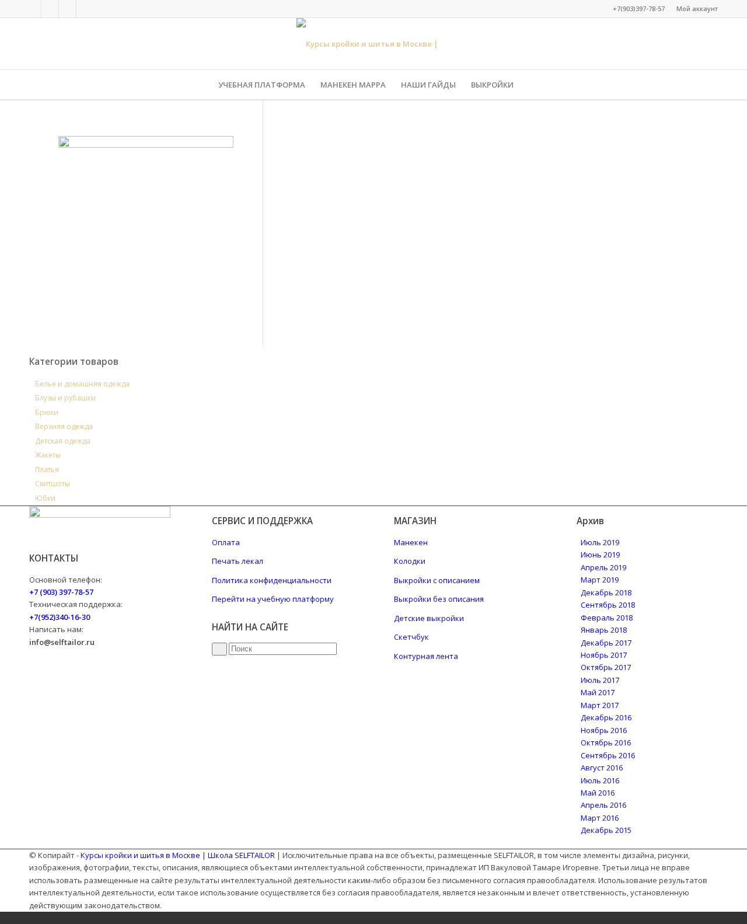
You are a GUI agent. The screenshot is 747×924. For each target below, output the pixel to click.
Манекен (411, 542)
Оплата (226, 542)
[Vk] (49, 9)
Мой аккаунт (697, 8)
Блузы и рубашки (65, 398)
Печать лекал (237, 561)
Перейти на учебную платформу (273, 599)
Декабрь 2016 (606, 717)
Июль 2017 (600, 680)
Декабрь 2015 (606, 830)
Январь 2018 (604, 630)
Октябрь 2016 (606, 742)
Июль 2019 (600, 542)
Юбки (45, 498)
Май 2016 (598, 792)
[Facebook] (32, 9)
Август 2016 (602, 767)
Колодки (409, 561)
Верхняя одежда (64, 426)
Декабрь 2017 (606, 642)
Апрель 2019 (603, 567)
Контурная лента (426, 656)
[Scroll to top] (3, 917)
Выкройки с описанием (437, 580)
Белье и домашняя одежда (82, 384)
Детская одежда (62, 441)
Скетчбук (411, 637)
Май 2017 (598, 692)
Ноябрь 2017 (604, 655)
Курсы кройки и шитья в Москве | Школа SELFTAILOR (178, 855)
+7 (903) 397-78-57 (61, 592)
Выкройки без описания (439, 599)
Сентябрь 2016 (608, 755)
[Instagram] (67, 9)
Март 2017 (600, 705)
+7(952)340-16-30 (59, 617)
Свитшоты (52, 484)
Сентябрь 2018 (608, 604)
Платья (47, 470)
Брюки (46, 412)
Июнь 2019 (600, 554)
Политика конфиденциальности (271, 580)
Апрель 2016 (603, 805)
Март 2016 (600, 818)
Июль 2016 (600, 780)
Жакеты (48, 455)
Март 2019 (600, 579)
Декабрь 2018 (606, 592)
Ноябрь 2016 (604, 730)
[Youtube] (85, 9)
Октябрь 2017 (606, 667)
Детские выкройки (429, 618)
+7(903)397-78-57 (639, 8)
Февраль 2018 (607, 617)
